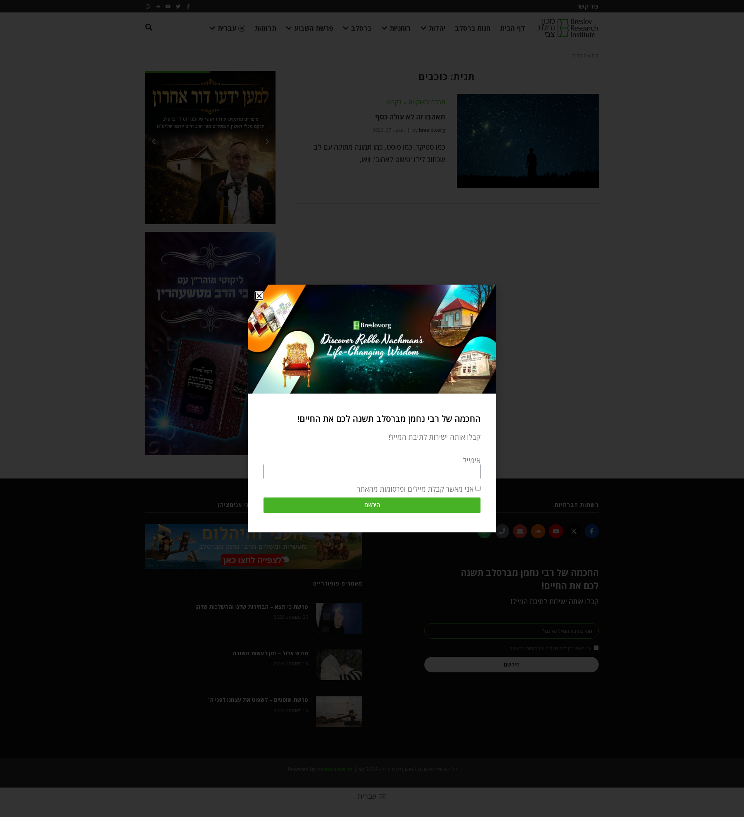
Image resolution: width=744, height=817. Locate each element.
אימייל (471, 460)
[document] (372, 408)
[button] (259, 295)
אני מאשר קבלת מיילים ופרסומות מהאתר (415, 489)
